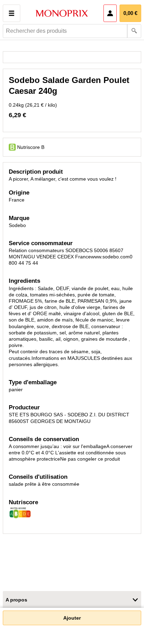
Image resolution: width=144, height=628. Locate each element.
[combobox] (72, 31)
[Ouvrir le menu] (11, 13)
